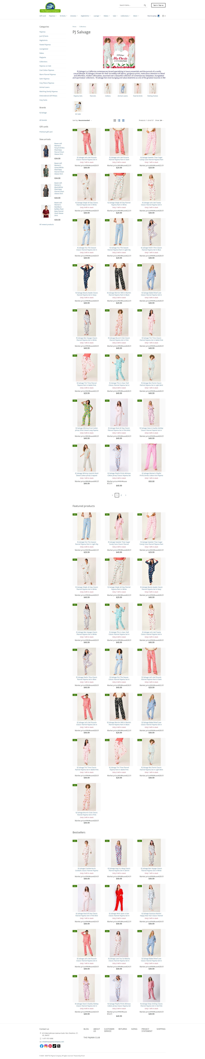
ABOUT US (96, 1030)
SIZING (134, 1029)
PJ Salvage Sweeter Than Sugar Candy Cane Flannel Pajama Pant (151, 158)
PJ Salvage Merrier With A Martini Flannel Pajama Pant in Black (119, 294)
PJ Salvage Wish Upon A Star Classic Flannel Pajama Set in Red (119, 915)
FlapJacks (43, 57)
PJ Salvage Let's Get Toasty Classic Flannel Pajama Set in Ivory (151, 205)
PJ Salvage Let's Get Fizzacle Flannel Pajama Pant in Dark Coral (119, 159)
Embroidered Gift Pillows (48, 96)
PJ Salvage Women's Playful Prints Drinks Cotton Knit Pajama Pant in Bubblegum (151, 475)
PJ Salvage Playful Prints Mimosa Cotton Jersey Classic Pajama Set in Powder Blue (119, 475)
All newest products (47, 224)
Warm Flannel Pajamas (48, 74)
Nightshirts (44, 40)
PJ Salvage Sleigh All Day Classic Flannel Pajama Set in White (86, 204)
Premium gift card (46, 132)
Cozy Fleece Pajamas (47, 83)
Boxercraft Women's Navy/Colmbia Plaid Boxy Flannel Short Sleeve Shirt (59, 148)
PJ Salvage (43, 113)
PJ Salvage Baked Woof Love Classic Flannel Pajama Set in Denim (151, 295)
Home (74, 26)
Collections (43, 62)
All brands (43, 120)
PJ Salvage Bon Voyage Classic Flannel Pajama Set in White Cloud (86, 340)
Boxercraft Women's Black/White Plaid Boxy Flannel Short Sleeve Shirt (59, 188)
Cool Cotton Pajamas (47, 70)
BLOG (86, 1029)
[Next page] (125, 495)
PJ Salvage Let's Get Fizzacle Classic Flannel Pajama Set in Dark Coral (86, 159)
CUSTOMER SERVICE (109, 1030)
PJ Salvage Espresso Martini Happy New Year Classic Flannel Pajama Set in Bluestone (151, 915)
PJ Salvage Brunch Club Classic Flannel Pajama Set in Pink (119, 339)
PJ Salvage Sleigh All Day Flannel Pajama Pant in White (119, 204)
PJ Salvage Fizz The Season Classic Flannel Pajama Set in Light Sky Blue (86, 250)
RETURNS (123, 1029)
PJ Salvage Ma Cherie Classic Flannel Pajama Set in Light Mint (151, 384)
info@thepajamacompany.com (53, 1042)
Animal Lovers (45, 87)
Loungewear (44, 49)
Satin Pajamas (45, 79)
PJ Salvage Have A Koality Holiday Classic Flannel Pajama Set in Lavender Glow (151, 430)
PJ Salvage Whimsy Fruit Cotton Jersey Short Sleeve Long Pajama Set (86, 430)
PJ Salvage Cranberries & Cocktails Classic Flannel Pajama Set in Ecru (86, 870)
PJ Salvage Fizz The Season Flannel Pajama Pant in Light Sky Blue (119, 250)
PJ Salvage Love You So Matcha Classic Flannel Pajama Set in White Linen (119, 961)
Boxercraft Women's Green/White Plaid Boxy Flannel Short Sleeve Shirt (59, 168)
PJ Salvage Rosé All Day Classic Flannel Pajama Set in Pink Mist (119, 429)
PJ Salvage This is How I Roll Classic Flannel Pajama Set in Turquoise (119, 385)
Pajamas (42, 32)
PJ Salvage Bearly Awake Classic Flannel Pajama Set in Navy (86, 294)
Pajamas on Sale (45, 66)
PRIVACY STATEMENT (147, 1030)
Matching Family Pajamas (49, 91)
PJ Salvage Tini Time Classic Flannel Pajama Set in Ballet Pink (151, 339)
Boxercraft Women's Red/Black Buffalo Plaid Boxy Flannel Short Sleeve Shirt (58, 209)
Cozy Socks (43, 100)
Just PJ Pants (44, 36)
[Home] (50, 7)
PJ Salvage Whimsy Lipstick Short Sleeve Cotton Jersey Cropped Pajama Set (86, 475)
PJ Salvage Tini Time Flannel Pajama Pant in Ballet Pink (87, 384)
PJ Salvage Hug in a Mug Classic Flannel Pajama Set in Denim (119, 869)
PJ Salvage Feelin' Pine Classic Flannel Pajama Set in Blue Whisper (151, 250)
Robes (42, 53)
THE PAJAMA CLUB (92, 1037)
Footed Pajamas (45, 45)
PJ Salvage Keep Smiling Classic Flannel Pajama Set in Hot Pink (151, 1005)
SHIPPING (161, 1029)
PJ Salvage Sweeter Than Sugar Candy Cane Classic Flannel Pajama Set (119, 544)
